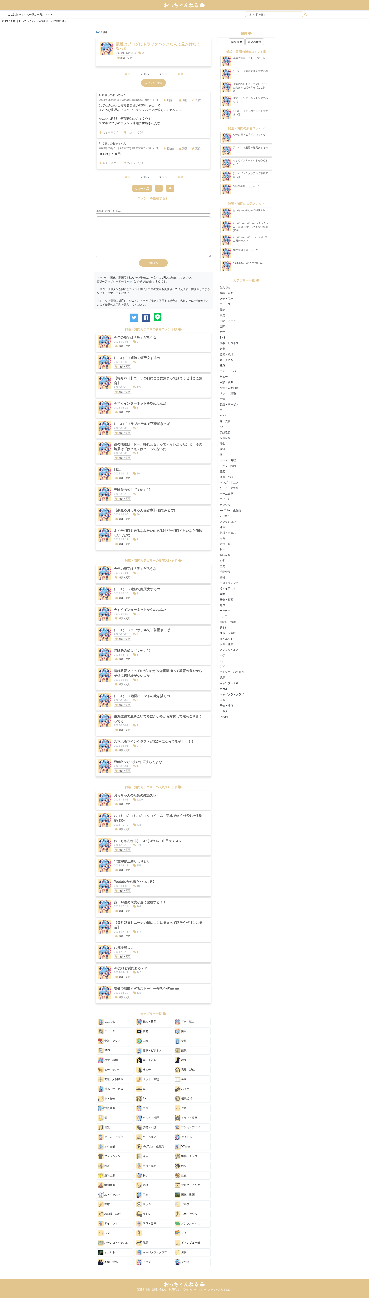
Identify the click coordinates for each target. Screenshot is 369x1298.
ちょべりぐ (110, 132)
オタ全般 (109, 1146)
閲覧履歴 (236, 42)
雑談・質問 (126, 57)
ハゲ (107, 1233)
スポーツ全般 (188, 1214)
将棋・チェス (188, 1156)
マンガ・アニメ (190, 1127)
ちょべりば (135, 132)
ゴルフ (184, 1204)
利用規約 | (175, 1289)
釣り (183, 1165)
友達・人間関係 (113, 1079)
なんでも (109, 1021)
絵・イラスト (112, 1194)
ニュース (109, 1031)
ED (144, 1233)
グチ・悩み (187, 1021)
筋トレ (146, 1214)
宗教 (145, 1194)
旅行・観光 (149, 1165)
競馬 (145, 1242)
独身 (183, 1060)
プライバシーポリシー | (194, 1289)
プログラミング (190, 1185)
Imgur (130, 281)
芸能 (145, 1031)
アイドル (186, 1137)
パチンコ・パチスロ (116, 1242)
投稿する (153, 263)
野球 (107, 1204)
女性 (183, 1041)
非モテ (146, 1069)
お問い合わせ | (160, 1289)
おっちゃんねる (182, 4)
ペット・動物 (150, 1079)
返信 (198, 100)
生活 (183, 1079)
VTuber (185, 1146)
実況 (183, 1031)
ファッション (112, 1156)
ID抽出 (170, 100)
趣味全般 (109, 1175)
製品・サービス (113, 1089)
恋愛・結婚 (111, 1060)
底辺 (183, 1108)
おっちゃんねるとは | (220, 1289)
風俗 (183, 1252)
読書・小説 (149, 1127)
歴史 (183, 1175)
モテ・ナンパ (112, 1069)
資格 (145, 1185)
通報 (185, 100)
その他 (184, 1262)
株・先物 (109, 1098)
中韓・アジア (112, 1041)
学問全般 (109, 1185)
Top (98, 32)
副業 (183, 1050)
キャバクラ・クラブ (154, 1252)
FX (144, 1098)
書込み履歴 (254, 42)
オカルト (109, 1252)
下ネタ (146, 1262)
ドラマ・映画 (188, 1117)
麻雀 (145, 1156)
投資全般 (109, 1108)
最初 (127, 74)
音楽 (107, 1127)
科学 (145, 1175)
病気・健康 (149, 1223)
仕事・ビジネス (152, 1050)
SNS (107, 1050)
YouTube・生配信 (153, 1146)
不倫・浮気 (111, 1262)
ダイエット (111, 1223)
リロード (140, 188)
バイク (184, 1089)
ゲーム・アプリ (113, 1137)
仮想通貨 (186, 1098)
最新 (181, 74)
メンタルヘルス (190, 1223)
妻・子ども (149, 1060)
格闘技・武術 (112, 1214)
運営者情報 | (144, 1289)
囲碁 (107, 1165)
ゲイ (183, 1233)
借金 (145, 1108)
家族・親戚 (187, 1069)
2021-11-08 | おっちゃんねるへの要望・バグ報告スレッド (37, 21)
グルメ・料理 (150, 1117)
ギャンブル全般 (190, 1242)
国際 (145, 1041)
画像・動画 (187, 1194)
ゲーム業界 (149, 1137)
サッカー (148, 1204)
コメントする (155, 82)
